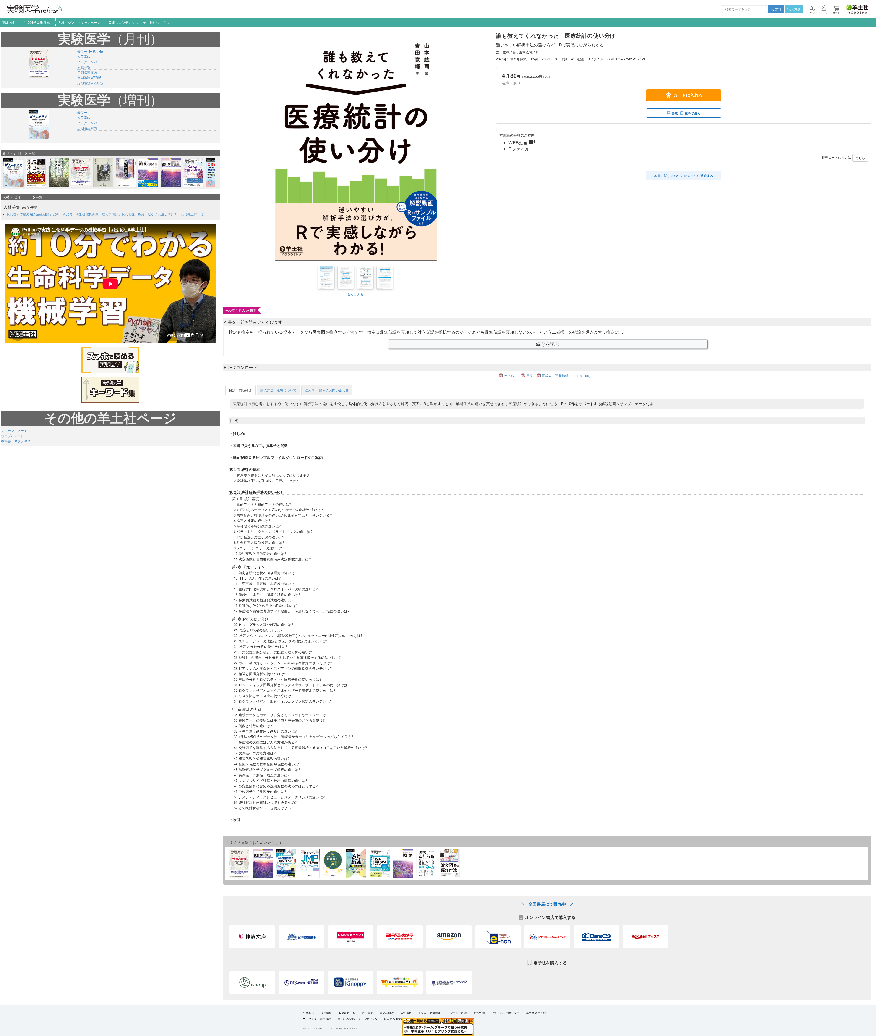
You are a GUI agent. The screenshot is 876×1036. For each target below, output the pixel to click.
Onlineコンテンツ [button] (122, 22)
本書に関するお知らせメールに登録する (683, 175)
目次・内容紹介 (240, 390)
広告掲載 (406, 1013)
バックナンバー (88, 62)
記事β (795, 9)
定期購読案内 (87, 72)
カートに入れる (688, 95)
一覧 (31, 153)
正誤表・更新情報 (429, 1013)
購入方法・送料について (278, 390)
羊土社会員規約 (536, 1013)
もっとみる (355, 294)
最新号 (82, 51)
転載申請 (479, 1013)
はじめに (510, 375)
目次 (529, 375)
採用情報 (326, 1013)
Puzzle (98, 51)
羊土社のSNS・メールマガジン (358, 1019)
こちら (860, 158)
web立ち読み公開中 (240, 310)
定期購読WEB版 (89, 77)
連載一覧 (84, 67)
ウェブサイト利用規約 (317, 1019)
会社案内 (308, 1013)
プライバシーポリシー (505, 1013)
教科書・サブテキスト (17, 441)
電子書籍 (367, 1013)
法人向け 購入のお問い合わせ (327, 390)
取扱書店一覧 (347, 1013)
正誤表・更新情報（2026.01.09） (567, 375)
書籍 (777, 9)
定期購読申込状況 (90, 83)
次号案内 (84, 56)
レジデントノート (14, 430)
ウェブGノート (12, 435)
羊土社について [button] (155, 22)
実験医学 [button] (9, 22)
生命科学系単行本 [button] (37, 22)
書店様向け (387, 1013)
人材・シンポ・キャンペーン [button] (80, 22)
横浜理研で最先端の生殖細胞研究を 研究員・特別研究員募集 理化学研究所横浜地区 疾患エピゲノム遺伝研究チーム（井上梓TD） (106, 214)
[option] (13, 172)
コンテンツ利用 (457, 1013)
